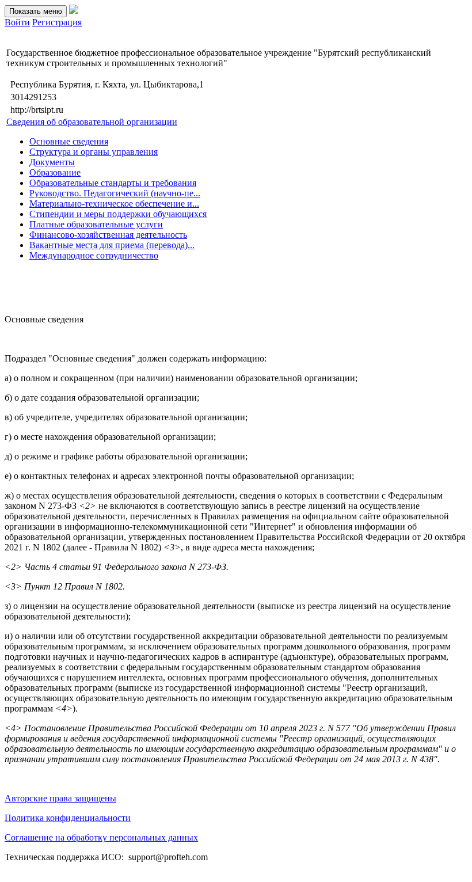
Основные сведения (68, 141)
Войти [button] (17, 22)
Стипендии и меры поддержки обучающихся (118, 214)
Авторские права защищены (60, 798)
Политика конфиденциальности (68, 818)
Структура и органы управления (93, 152)
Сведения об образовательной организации (91, 122)
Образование (55, 172)
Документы (52, 162)
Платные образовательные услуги (96, 224)
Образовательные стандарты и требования (112, 183)
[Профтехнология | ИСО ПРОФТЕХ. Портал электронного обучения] (73, 11)
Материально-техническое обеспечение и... (114, 203)
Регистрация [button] (57, 22)
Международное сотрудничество (93, 255)
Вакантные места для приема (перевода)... (112, 245)
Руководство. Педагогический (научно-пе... (114, 193)
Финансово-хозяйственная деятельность (108, 234)
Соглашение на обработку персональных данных (101, 837)
